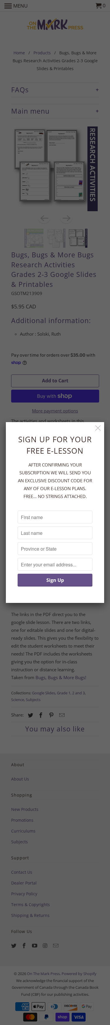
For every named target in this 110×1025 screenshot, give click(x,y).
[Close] (98, 428)
